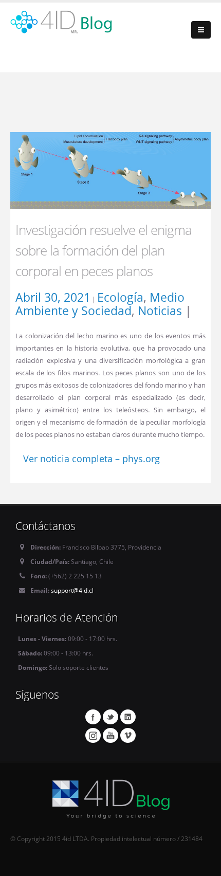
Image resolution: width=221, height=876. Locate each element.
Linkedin (128, 716)
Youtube (110, 735)
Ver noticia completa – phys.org (91, 458)
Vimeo (128, 735)
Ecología (120, 297)
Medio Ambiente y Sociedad (100, 304)
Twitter (110, 716)
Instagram (93, 735)
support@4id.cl (72, 590)
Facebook (93, 716)
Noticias (160, 310)
